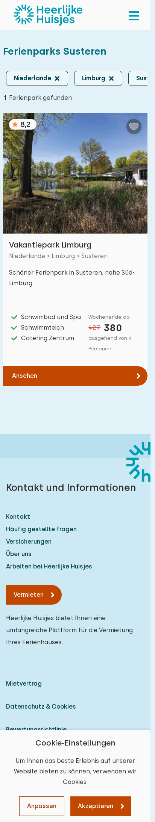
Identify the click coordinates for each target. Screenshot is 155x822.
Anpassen (41, 806)
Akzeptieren (95, 806)
